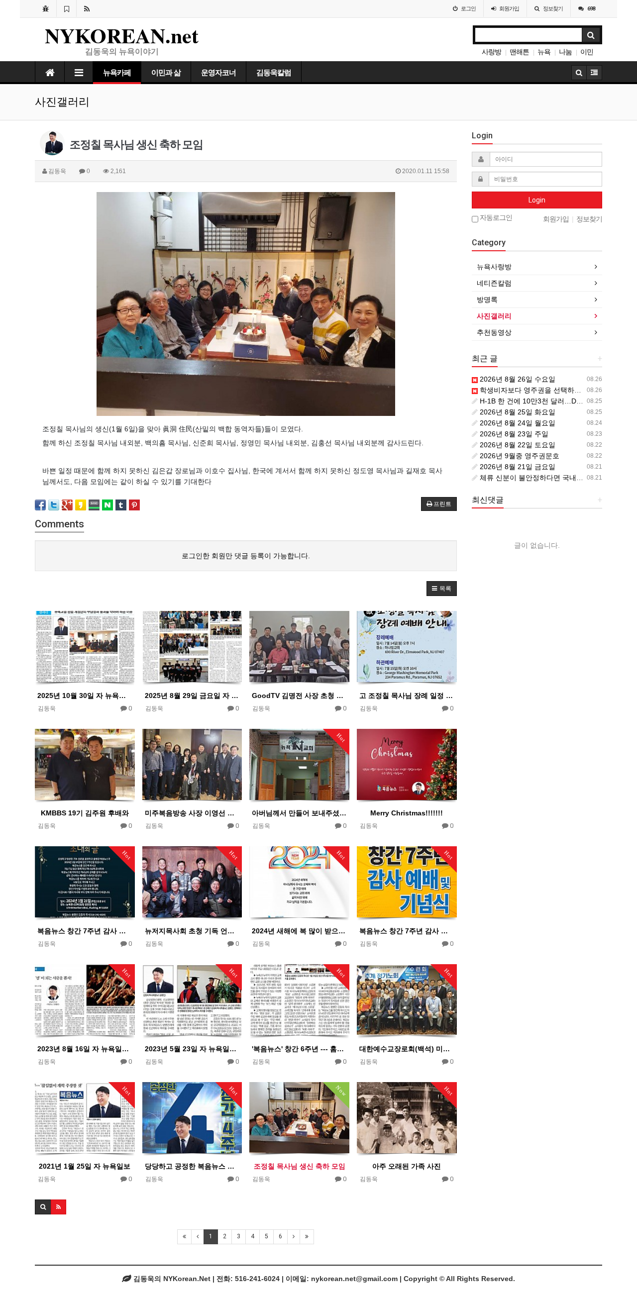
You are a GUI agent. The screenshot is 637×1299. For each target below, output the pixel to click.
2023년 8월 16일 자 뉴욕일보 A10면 (84, 1049)
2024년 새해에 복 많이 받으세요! (299, 931)
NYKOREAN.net (122, 35)
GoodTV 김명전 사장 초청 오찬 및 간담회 (299, 695)
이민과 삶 (166, 72)
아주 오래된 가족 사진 (406, 1166)
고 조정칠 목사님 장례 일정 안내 (406, 695)
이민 (586, 52)
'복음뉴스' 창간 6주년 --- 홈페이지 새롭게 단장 (299, 1049)
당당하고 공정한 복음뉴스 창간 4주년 (192, 1166)
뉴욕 (543, 52)
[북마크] (66, 8)
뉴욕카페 (117, 72)
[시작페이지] (45, 8)
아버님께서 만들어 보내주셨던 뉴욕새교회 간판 (299, 813)
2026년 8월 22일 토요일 (516, 445)
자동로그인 (495, 217)
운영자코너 (218, 72)
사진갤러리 (494, 316)
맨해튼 (519, 52)
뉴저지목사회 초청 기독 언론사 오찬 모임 (192, 931)
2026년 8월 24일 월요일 (516, 423)
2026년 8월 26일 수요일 (516, 379)
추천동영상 (494, 332)
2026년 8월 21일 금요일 (516, 467)
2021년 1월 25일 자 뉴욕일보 (84, 1166)
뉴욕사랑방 (494, 267)
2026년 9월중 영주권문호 (518, 456)
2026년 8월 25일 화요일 (516, 412)
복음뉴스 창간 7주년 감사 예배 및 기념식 (406, 931)
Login (537, 200)
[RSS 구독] (87, 8)
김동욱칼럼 (273, 72)
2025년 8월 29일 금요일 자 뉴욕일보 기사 (192, 695)
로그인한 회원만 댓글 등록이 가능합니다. (246, 556)
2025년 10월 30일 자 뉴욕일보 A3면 (84, 695)
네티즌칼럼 (494, 283)
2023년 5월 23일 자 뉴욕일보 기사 (192, 1049)
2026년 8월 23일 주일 (513, 434)
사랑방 (491, 52)
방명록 (487, 299)
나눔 (565, 52)
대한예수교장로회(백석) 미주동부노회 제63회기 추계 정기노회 (406, 1049)
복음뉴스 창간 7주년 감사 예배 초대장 (84, 931)
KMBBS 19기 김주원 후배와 (85, 813)
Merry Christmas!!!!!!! (406, 813)
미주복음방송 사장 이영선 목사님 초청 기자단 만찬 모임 (192, 813)
